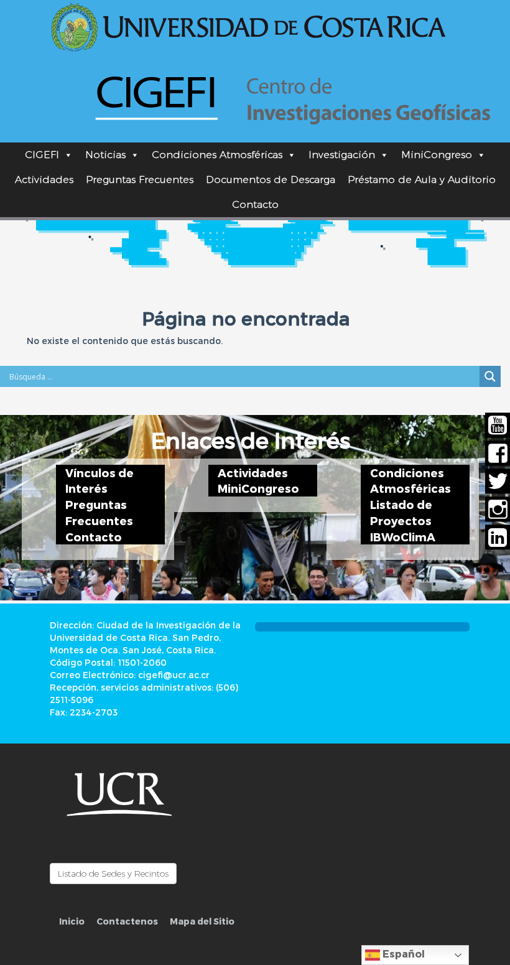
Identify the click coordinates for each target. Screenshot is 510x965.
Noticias (105, 155)
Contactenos (127, 921)
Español (402, 953)
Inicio (72, 921)
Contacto (255, 204)
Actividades (44, 179)
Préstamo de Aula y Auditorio (422, 179)
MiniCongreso (436, 155)
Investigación (341, 155)
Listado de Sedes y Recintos (113, 873)
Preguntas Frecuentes (139, 179)
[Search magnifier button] (490, 376)
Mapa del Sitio (202, 921)
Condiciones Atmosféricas (217, 155)
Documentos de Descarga (270, 179)
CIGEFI (42, 155)
